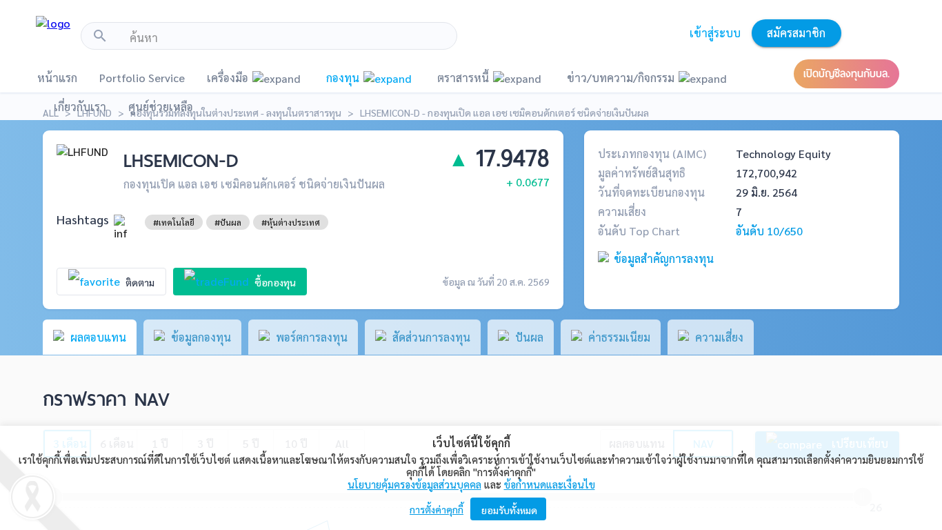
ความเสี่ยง (622, 211)
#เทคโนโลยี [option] (173, 222)
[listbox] (174, 222)
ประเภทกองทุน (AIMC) (652, 153)
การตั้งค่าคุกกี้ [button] (436, 509)
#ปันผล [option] (227, 222)
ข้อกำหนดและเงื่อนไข (549, 484)
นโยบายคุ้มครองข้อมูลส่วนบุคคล (414, 484)
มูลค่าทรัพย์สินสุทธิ (641, 173)
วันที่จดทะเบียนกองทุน (651, 192)
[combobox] (288, 38)
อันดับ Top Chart (639, 231)
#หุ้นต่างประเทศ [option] (290, 222)
